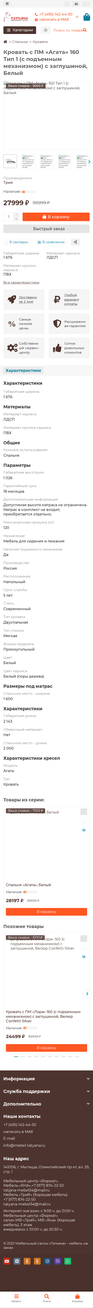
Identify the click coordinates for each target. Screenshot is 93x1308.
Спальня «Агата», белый (28, 885)
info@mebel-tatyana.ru (24, 1145)
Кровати (40, 42)
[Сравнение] (76, 3)
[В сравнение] (83, 829)
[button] (3, 161)
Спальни (20, 42)
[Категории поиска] (46, 30)
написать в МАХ (54, 19)
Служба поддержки (26, 1091)
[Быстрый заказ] (83, 811)
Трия (8, 182)
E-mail (9, 1138)
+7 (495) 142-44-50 (55, 14)
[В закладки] (83, 820)
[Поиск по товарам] (84, 30)
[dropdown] (7, 3)
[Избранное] (67, 3)
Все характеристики (21, 282)
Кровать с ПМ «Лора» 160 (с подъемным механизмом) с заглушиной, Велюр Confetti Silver (43, 1016)
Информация (19, 1078)
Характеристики (23, 370)
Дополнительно (22, 1104)
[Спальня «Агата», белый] (46, 844)
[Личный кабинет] (86, 3)
